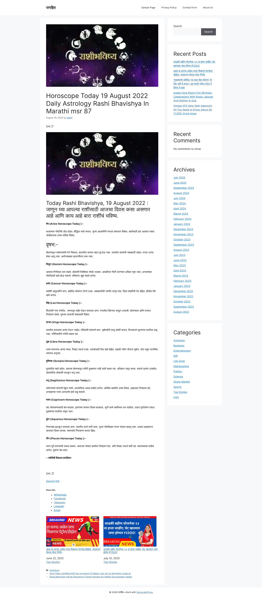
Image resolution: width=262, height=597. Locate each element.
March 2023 (180, 275)
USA (176, 397)
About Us (208, 7)
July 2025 (179, 177)
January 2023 (181, 286)
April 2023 (179, 270)
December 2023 (183, 229)
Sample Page (148, 7)
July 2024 (179, 198)
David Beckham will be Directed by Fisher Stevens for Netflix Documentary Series (91, 576)
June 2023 (179, 260)
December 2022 (183, 291)
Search (177, 26)
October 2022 (181, 301)
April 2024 (179, 208)
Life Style (179, 361)
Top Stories (53, 562)
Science (178, 376)
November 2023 (183, 234)
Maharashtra (181, 366)
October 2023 (181, 239)
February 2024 (182, 218)
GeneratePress (145, 592)
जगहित (51, 7)
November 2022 (183, 296)
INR (175, 355)
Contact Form (190, 7)
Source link (52, 481)
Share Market (181, 381)
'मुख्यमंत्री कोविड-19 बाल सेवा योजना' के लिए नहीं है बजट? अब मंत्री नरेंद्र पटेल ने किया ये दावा (192, 83)
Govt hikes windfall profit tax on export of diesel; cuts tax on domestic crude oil (90, 573)
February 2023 (182, 280)
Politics (177, 371)
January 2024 (181, 224)
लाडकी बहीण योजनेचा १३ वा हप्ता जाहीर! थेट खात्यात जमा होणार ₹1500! (130, 551)
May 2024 (179, 203)
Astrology (55, 570)
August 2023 (181, 249)
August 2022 (181, 311)
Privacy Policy (168, 7)
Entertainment (182, 350)
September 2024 (183, 187)
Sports (177, 386)
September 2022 (183, 306)
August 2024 (181, 193)
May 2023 (179, 265)
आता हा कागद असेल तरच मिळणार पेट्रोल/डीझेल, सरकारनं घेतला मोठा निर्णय (73, 551)
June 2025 (179, 182)
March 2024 (180, 213)
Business (178, 345)
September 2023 (183, 244)
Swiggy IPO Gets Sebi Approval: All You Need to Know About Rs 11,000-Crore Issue (192, 109)
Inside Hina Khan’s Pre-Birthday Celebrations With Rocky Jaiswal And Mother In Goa (193, 96)
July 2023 (179, 255)
